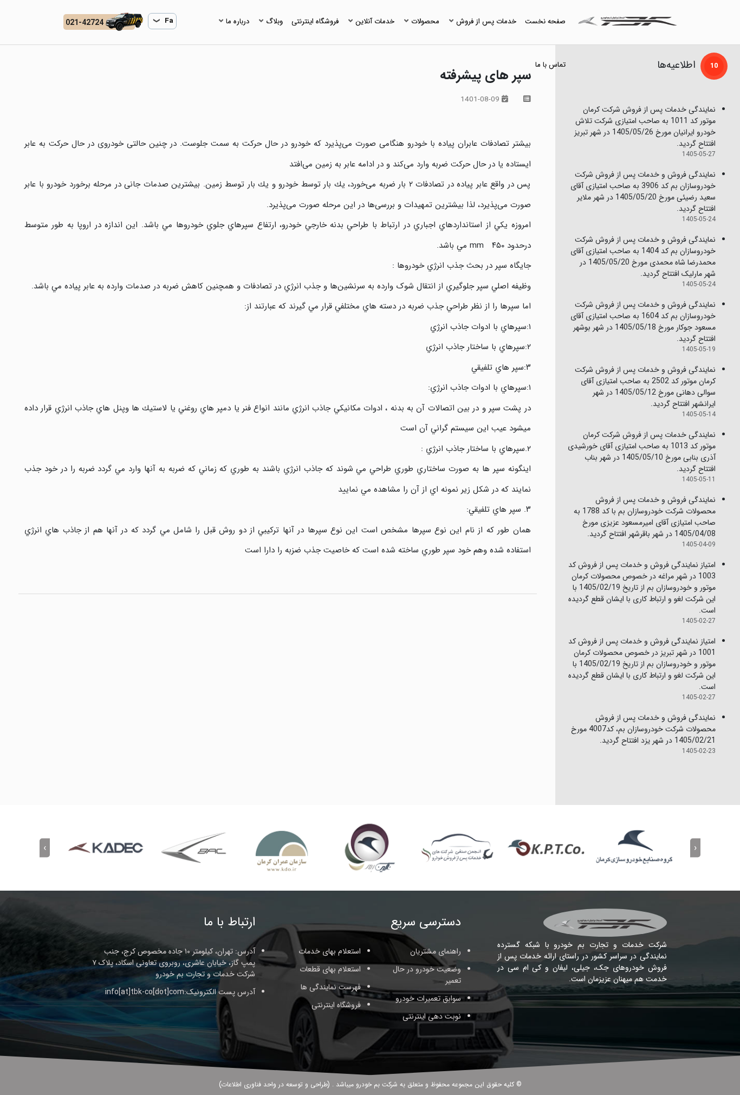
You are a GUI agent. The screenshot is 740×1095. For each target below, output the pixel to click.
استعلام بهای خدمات (329, 951)
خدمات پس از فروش (486, 21)
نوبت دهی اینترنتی (432, 1016)
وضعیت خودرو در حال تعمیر (427, 975)
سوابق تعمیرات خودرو (428, 998)
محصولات (425, 21)
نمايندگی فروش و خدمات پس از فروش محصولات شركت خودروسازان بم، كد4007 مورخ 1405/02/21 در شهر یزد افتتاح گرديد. (643, 729)
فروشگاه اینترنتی (336, 1005)
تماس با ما (550, 64)
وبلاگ (274, 21)
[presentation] (695, 847)
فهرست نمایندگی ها (331, 987)
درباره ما (237, 21)
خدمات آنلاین (374, 21)
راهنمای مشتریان (435, 951)
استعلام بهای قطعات (330, 969)
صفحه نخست (545, 21)
